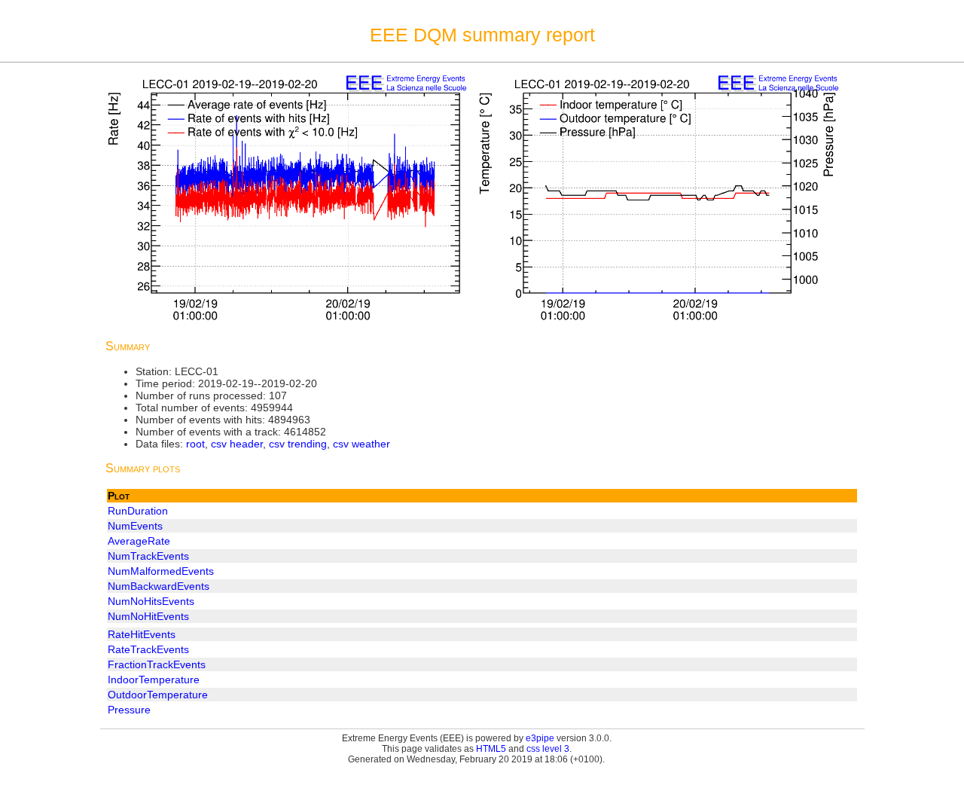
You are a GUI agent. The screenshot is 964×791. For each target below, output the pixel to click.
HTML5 (491, 749)
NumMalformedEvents (161, 571)
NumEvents (135, 526)
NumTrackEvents (148, 556)
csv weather (361, 444)
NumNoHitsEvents (151, 601)
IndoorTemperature (154, 679)
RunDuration (138, 511)
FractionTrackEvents (157, 664)
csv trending (298, 444)
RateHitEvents (141, 634)
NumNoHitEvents (148, 616)
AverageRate (139, 541)
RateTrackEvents (148, 649)
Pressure (129, 710)
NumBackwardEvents (158, 586)
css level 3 (547, 749)
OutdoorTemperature (158, 695)
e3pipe (540, 738)
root (195, 444)
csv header (237, 444)
